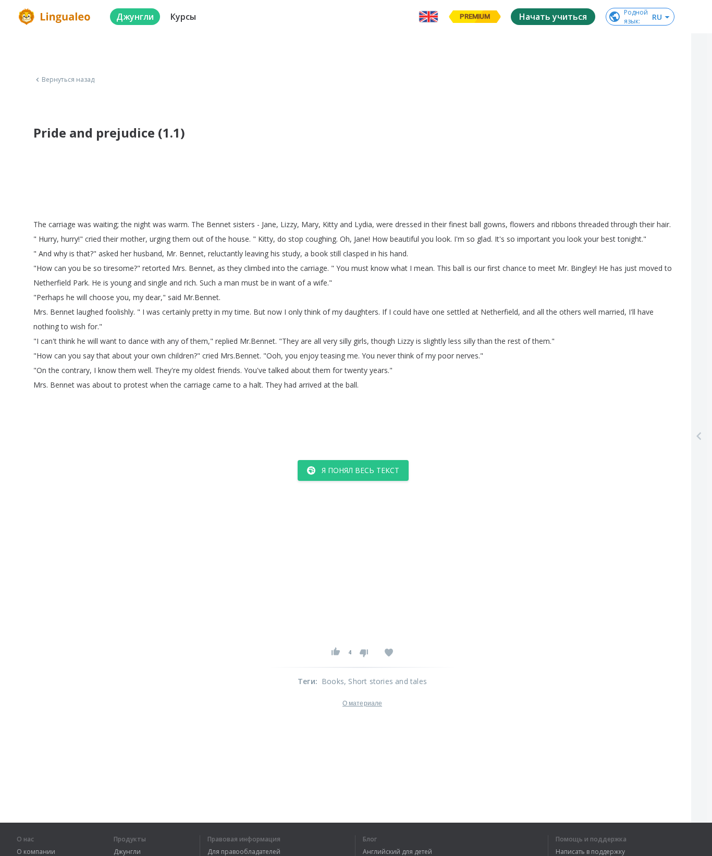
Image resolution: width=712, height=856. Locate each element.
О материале (362, 703)
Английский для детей (397, 852)
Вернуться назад (68, 80)
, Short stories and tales (385, 681)
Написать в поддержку (590, 852)
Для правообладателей (243, 852)
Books (333, 681)
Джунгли (127, 852)
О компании (36, 852)
